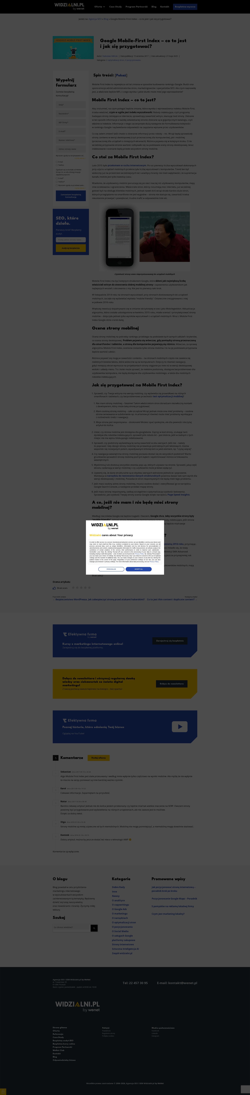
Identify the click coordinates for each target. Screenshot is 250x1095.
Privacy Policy (139, 554)
